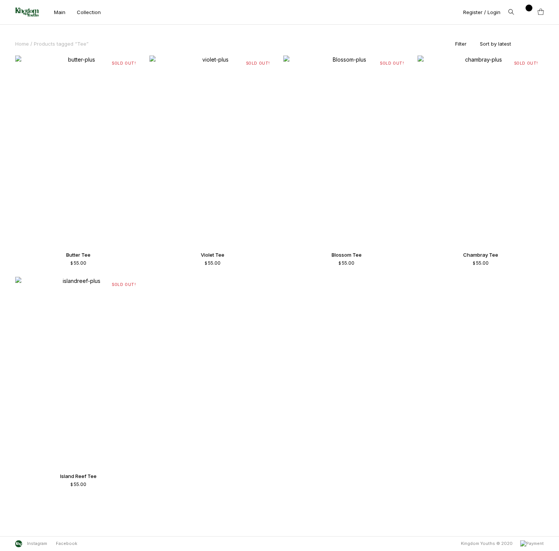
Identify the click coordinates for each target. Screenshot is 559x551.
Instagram (36, 543)
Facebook (66, 543)
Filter (461, 44)
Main (59, 12)
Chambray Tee (480, 255)
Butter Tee (78, 255)
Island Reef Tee (78, 476)
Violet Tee (212, 255)
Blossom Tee (347, 255)
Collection (89, 12)
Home (22, 44)
